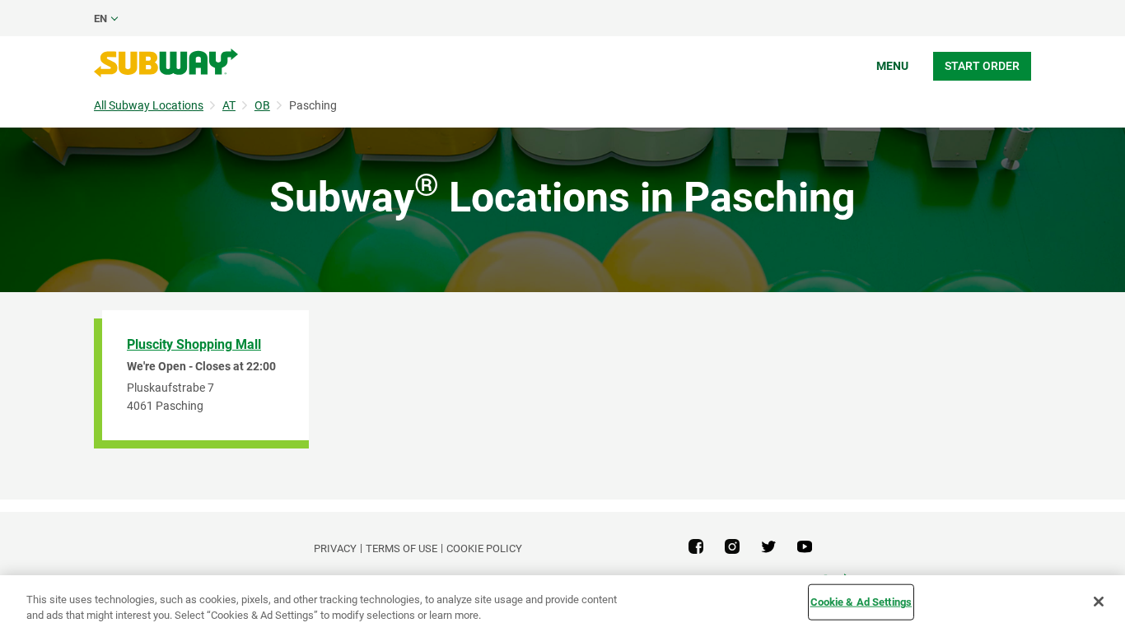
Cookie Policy (484, 548)
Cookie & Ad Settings (861, 602)
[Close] (1099, 601)
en (100, 18)
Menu (892, 65)
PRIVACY (335, 548)
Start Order (982, 65)
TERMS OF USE (401, 548)
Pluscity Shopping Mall (194, 344)
